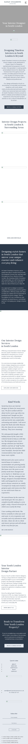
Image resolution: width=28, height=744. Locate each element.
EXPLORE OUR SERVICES (11, 387)
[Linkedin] (17, 697)
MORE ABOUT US (9, 607)
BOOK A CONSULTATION (14, 107)
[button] (25, 3)
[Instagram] (10, 697)
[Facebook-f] (14, 697)
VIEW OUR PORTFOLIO (14, 237)
